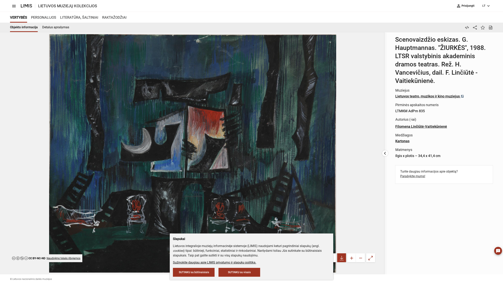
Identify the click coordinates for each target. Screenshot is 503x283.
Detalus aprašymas (55, 27)
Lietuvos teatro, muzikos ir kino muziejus (428, 96)
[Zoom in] (351, 257)
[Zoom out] (360, 257)
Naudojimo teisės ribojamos (63, 258)
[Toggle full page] (370, 257)
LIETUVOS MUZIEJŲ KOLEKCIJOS (67, 6)
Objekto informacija (24, 27)
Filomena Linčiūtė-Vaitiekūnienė (421, 126)
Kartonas (402, 141)
